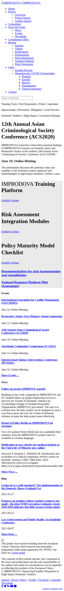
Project (12, 11)
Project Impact (23, 17)
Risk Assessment (24, 64)
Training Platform (24, 61)
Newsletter (21, 36)
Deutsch (26, 76)
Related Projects (23, 70)
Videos (19, 48)
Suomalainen (29, 85)
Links (11, 67)
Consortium (14, 24)
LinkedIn (56, 580)
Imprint (5, 580)
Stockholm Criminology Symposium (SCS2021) (28, 346)
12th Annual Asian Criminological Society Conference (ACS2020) (25, 331)
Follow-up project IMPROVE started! (23, 388)
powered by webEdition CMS (52, 589)
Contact (12, 91)
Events (18, 33)
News (18, 30)
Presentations (22, 54)
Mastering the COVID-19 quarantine (35, 73)
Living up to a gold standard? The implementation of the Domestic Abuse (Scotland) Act (31, 487)
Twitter (32, 580)
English (26, 79)
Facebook (43, 580)
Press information (24, 57)
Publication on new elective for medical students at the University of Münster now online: (30, 446)
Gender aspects (23, 21)
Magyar (26, 82)
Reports (19, 45)
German (14, 200)
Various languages (31, 88)
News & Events (16, 27)
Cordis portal (18, 552)
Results (12, 42)
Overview (20, 14)
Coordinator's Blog (18, 39)
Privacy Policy (19, 580)
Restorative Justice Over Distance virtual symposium (31, 316)
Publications (21, 51)
